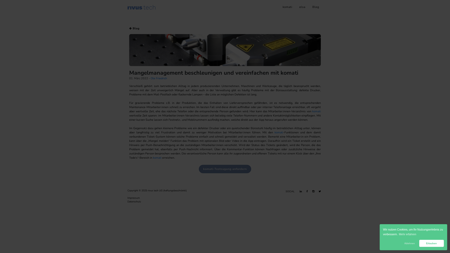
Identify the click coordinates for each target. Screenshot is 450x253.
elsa (302, 7)
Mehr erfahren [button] (407, 234)
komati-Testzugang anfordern (225, 169)
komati (287, 7)
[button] (391, 243)
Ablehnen (409, 243)
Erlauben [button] (431, 243)
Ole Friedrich (159, 78)
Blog (315, 7)
